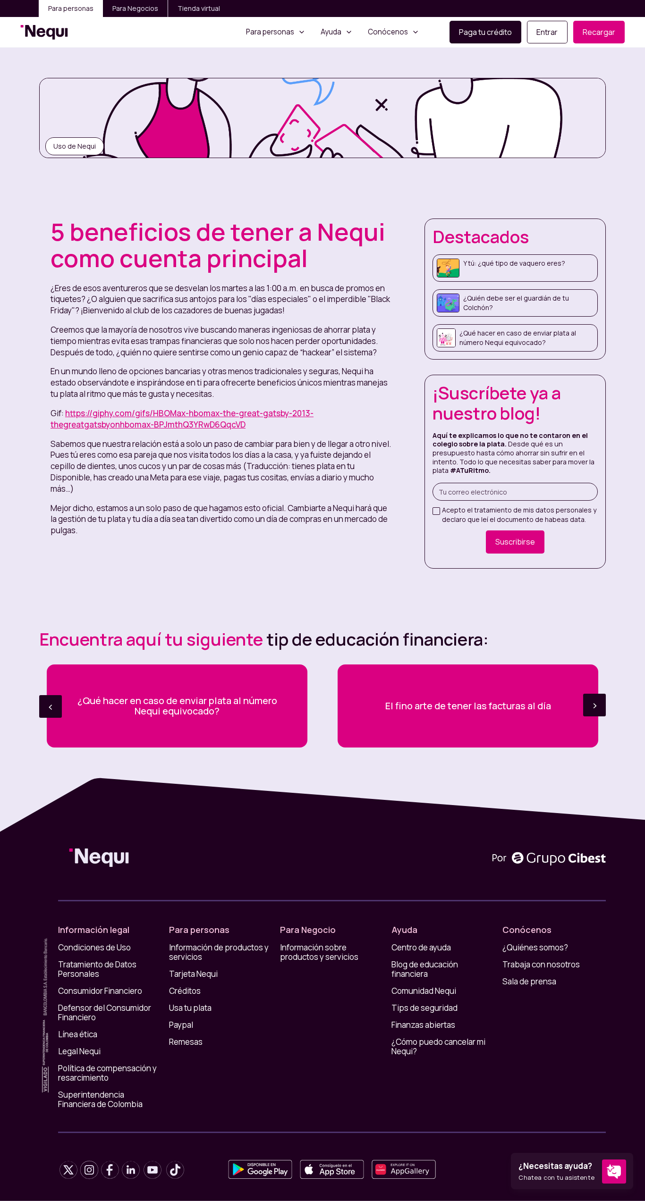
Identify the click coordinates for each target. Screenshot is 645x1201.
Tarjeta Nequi (193, 974)
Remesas (186, 1042)
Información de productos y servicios (219, 952)
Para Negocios (135, 8)
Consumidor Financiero (100, 991)
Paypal (181, 1025)
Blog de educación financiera (424, 969)
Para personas (70, 8)
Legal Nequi (79, 1051)
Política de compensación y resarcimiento (107, 1073)
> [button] (594, 705)
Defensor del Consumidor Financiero (104, 1012)
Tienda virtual (199, 8)
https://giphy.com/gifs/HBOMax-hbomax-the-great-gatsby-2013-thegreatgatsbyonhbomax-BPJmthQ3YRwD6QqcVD (182, 419)
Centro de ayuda (421, 947)
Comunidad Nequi (423, 991)
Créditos (185, 991)
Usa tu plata (190, 1008)
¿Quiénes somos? (535, 947)
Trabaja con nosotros (541, 964)
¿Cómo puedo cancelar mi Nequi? (438, 1046)
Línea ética (77, 1034)
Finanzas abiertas (423, 1025)
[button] (275, 32)
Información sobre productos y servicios (319, 952)
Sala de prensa (529, 981)
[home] (44, 32)
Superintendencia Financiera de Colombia (100, 1099)
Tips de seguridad (424, 1008)
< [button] (50, 706)
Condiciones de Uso (94, 947)
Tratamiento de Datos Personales (97, 969)
